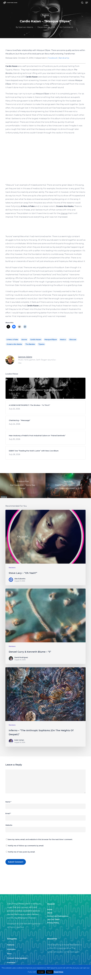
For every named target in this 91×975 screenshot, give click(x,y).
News (9, 954)
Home (49, 909)
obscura (72, 340)
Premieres (11, 963)
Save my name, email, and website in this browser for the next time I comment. (40, 839)
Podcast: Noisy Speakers (17, 958)
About (49, 913)
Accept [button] (41, 972)
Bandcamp (64, 58)
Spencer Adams (25, 27)
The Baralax (30, 344)
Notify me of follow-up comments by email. (26, 846)
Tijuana (41, 344)
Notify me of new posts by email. (21, 852)
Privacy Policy (53, 923)
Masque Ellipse (51, 340)
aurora (24, 340)
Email (8, 813)
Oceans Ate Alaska (14, 344)
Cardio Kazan (35, 340)
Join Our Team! (53, 919)
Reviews (45, 15)
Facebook (52, 58)
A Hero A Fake (12, 340)
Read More (58, 972)
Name (8, 802)
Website (8, 825)
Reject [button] (49, 972)
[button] (86, 3)
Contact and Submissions (57, 916)
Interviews (11, 949)
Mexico (63, 340)
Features (10, 945)
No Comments (66, 27)
